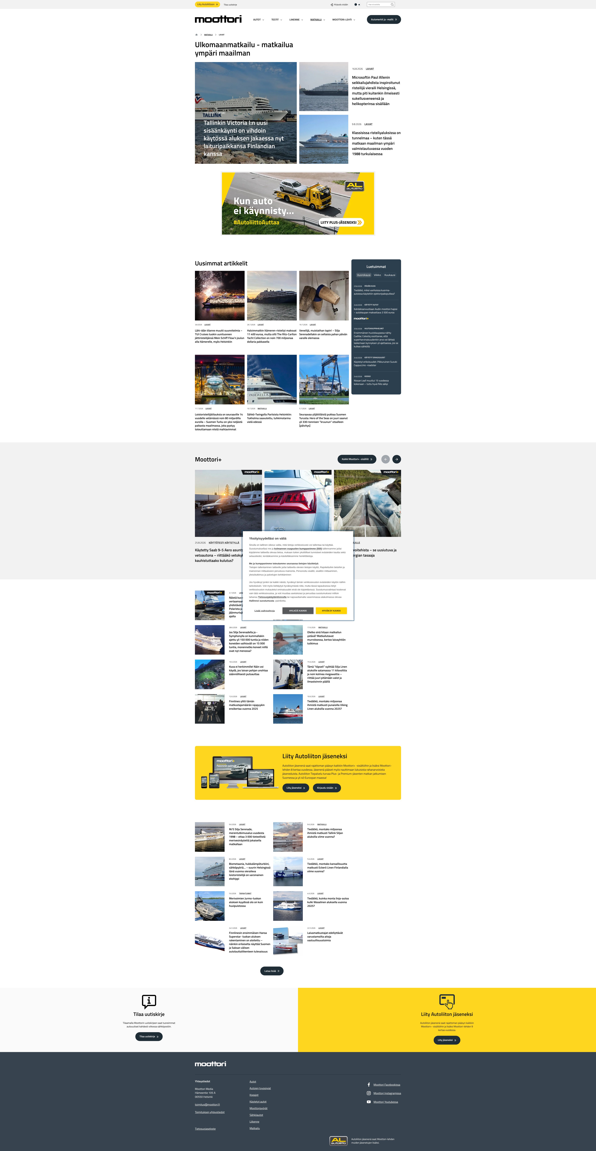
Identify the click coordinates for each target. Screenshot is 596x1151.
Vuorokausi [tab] (363, 275)
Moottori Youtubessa (386, 1102)
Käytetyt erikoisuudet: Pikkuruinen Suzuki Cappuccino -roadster (375, 363)
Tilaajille (354, 543)
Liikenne (254, 1122)
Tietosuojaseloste (205, 1129)
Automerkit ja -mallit (382, 19)
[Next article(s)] (396, 459)
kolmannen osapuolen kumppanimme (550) (298, 548)
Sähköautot (256, 1115)
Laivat (221, 113)
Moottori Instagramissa (387, 1093)
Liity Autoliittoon (205, 4)
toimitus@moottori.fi (207, 1105)
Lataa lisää (270, 971)
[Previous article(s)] (385, 459)
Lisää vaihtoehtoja (265, 611)
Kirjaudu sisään (341, 4)
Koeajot (254, 1095)
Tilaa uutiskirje (230, 4)
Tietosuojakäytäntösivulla (272, 597)
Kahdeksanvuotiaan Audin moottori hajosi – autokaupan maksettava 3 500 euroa (375, 310)
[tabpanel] (376, 335)
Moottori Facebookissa (387, 1085)
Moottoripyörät (258, 1108)
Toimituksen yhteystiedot (210, 1112)
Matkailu (208, 34)
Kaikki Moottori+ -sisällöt (355, 459)
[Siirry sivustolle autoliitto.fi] (338, 1141)
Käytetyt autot (258, 1101)
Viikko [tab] (377, 275)
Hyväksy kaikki (331, 611)
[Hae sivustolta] (392, 4)
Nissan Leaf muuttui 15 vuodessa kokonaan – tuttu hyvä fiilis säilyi (371, 382)
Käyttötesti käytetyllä (224, 543)
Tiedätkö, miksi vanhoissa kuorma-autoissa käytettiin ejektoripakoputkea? (374, 292)
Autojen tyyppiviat (260, 1088)
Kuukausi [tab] (389, 275)
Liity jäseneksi (294, 788)
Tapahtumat (245, 893)
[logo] (218, 22)
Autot (253, 1081)
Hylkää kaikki (298, 611)
